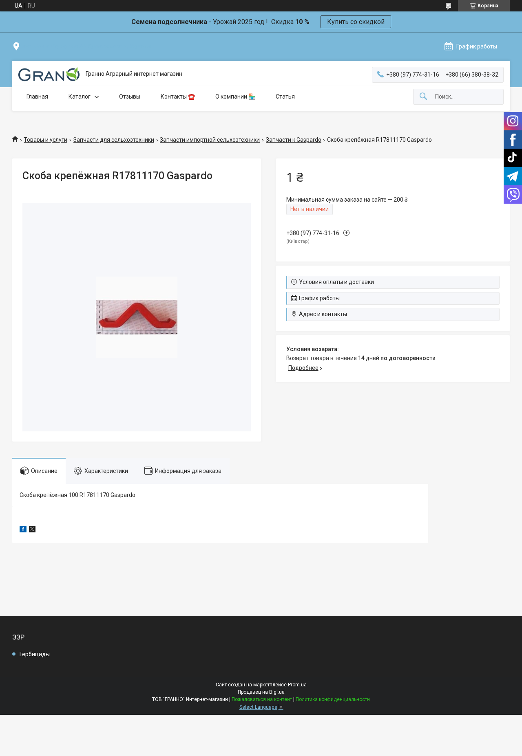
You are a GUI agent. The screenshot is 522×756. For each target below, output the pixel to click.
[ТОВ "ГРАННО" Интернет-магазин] (49, 74)
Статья (285, 96)
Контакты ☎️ (178, 96)
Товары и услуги (45, 139)
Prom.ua (297, 685)
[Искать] (423, 96)
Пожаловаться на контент (262, 699)
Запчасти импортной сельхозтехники (210, 139)
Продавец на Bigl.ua (261, 692)
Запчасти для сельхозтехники (113, 139)
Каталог (80, 96)
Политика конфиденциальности (333, 699)
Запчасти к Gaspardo (293, 139)
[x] (32, 530)
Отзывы (129, 96)
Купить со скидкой (356, 22)
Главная (37, 96)
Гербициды (35, 654)
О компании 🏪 (235, 96)
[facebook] (23, 530)
